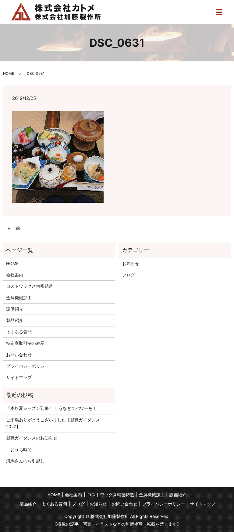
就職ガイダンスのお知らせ (31, 437)
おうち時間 (19, 449)
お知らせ (130, 263)
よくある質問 (19, 331)
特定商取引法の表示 (25, 343)
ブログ (128, 274)
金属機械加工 (19, 297)
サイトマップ (19, 377)
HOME (8, 73)
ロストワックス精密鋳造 (29, 286)
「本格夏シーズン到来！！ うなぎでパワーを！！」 (55, 408)
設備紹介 (14, 309)
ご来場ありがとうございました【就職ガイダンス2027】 (53, 423)
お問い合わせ (19, 354)
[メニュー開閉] (219, 12)
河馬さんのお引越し (25, 460)
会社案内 (14, 274)
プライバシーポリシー (27, 366)
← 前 (14, 228)
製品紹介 (14, 320)
